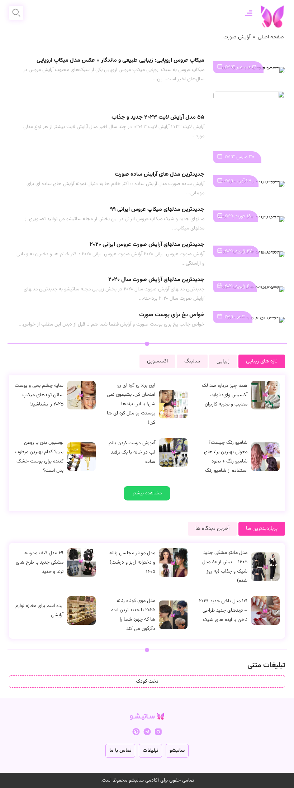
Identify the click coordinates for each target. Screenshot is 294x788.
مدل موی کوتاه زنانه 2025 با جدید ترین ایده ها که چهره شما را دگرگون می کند (133, 615)
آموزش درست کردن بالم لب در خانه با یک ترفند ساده (132, 452)
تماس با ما (120, 751)
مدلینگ (192, 361)
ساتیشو (177, 751)
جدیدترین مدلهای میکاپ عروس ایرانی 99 (157, 209)
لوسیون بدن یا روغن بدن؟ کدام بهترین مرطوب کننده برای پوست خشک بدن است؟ (39, 457)
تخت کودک (147, 681)
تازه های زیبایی (262, 361)
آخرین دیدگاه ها (212, 528)
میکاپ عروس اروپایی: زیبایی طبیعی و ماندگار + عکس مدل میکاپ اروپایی (120, 60)
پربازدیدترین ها (262, 528)
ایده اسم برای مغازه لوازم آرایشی (39, 610)
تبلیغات (150, 751)
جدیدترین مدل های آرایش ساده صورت (159, 174)
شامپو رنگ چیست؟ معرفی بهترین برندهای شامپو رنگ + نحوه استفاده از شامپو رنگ (225, 457)
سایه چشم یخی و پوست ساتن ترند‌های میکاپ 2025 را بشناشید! (39, 395)
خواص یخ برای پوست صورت (171, 314)
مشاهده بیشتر (147, 493)
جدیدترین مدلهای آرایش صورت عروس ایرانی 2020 (147, 244)
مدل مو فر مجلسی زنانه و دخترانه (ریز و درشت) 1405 (132, 562)
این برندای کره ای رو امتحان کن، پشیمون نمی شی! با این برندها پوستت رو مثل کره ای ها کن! (131, 404)
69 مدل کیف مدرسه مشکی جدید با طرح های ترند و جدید (39, 562)
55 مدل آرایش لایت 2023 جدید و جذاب (158, 117)
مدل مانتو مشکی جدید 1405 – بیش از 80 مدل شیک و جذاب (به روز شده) (224, 567)
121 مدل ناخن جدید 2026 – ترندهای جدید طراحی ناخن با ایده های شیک (223, 610)
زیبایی (223, 361)
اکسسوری (157, 361)
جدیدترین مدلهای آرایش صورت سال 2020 (156, 279)
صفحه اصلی (271, 37)
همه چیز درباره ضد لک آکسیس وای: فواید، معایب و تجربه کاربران (224, 395)
